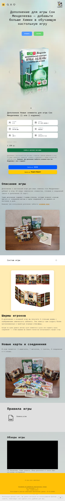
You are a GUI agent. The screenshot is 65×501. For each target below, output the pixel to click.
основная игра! (44, 204)
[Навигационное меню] (3, 4)
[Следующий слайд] (55, 72)
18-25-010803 (51, 491)
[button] (8, 5)
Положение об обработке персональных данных (32, 486)
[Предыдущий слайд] (9, 72)
